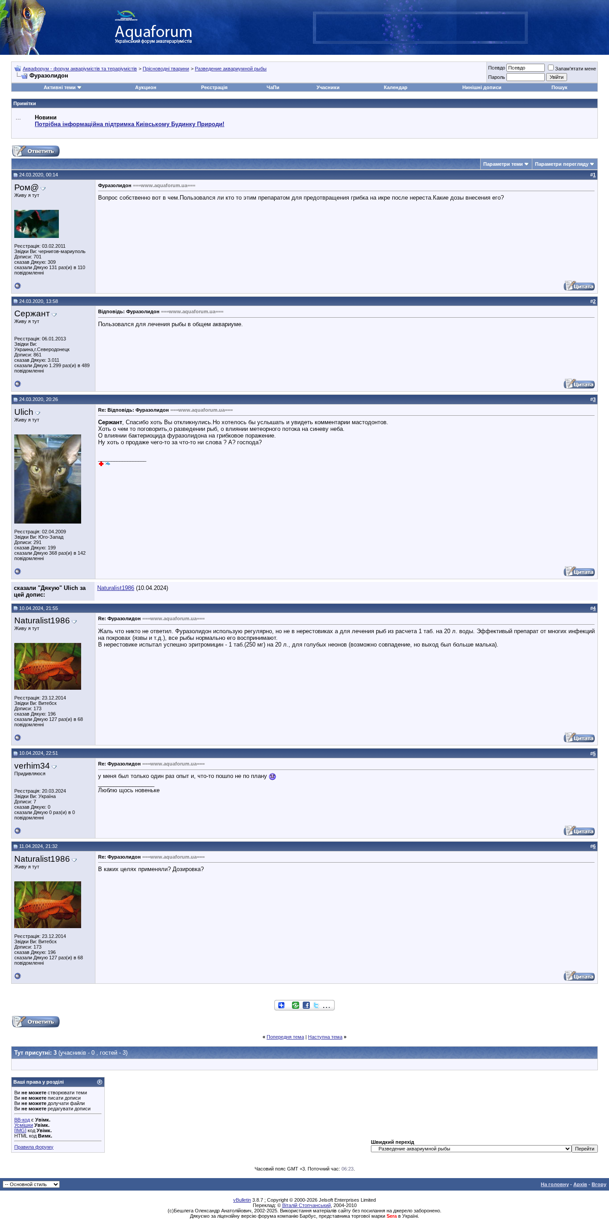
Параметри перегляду (561, 164)
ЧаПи (273, 87)
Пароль (496, 77)
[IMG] (20, 1130)
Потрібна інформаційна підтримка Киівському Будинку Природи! (129, 124)
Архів (580, 1184)
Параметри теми (503, 164)
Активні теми (60, 87)
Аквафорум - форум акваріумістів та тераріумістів (80, 68)
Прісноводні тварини (166, 68)
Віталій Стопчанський (306, 1205)
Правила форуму (33, 1147)
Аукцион (145, 87)
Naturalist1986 (115, 588)
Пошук (559, 87)
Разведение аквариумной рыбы (231, 68)
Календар (395, 87)
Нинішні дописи (482, 87)
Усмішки (23, 1125)
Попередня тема (285, 1037)
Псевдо (496, 67)
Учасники (328, 87)
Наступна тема (325, 1037)
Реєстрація (214, 87)
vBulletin (242, 1200)
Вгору (599, 1184)
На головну (555, 1184)
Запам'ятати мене (575, 68)
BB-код (22, 1119)
